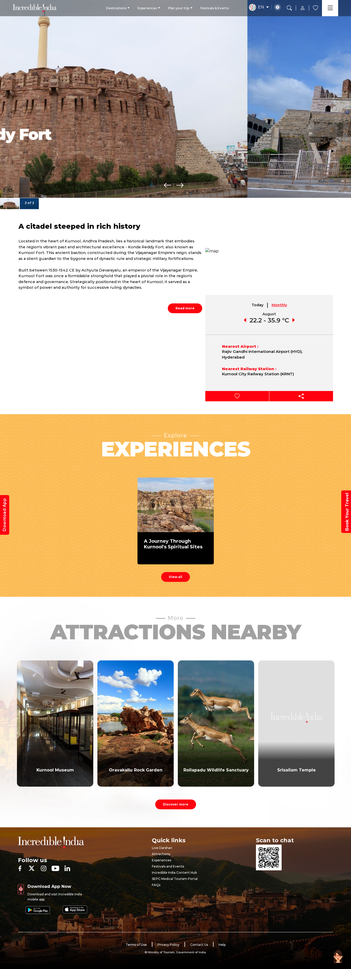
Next (180, 185)
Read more (185, 308)
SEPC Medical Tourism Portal (175, 879)
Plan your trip (178, 8)
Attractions (161, 854)
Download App (4, 515)
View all (175, 577)
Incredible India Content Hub (174, 872)
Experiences (147, 8)
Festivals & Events (214, 8)
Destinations (116, 8)
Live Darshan (162, 848)
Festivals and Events (168, 866)
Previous (167, 185)
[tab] (258, 305)
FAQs (156, 885)
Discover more (175, 804)
